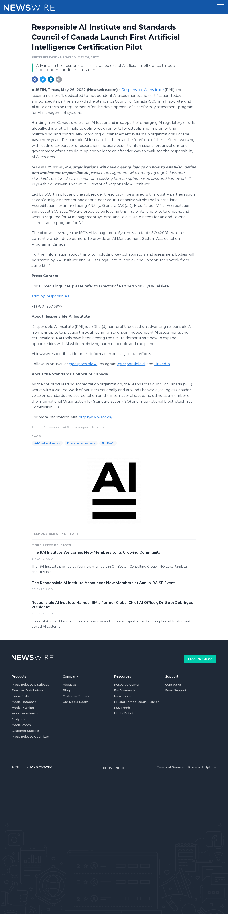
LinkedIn (162, 364)
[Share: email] (58, 79)
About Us (70, 684)
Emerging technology (81, 443)
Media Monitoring (25, 713)
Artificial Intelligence (47, 443)
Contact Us (173, 684)
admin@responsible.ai (51, 296)
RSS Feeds (122, 707)
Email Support (175, 690)
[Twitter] (110, 768)
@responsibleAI (83, 364)
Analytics (18, 719)
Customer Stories (76, 696)
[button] (220, 7)
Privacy (194, 767)
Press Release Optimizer (30, 736)
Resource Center (127, 684)
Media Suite (20, 696)
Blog (66, 690)
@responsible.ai (131, 364)
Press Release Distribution (31, 684)
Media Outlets (124, 713)
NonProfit (108, 443)
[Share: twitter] (42, 79)
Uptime (210, 767)
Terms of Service (170, 767)
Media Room (21, 725)
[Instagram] (123, 768)
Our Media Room (75, 702)
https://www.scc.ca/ (95, 417)
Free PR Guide (200, 659)
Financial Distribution (27, 690)
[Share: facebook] (34, 79)
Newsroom (122, 696)
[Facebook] (104, 768)
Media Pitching (23, 707)
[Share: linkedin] (51, 79)
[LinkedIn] (117, 768)
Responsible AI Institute (143, 90)
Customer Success (26, 730)
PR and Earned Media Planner (136, 702)
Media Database (24, 702)
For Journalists (125, 690)
